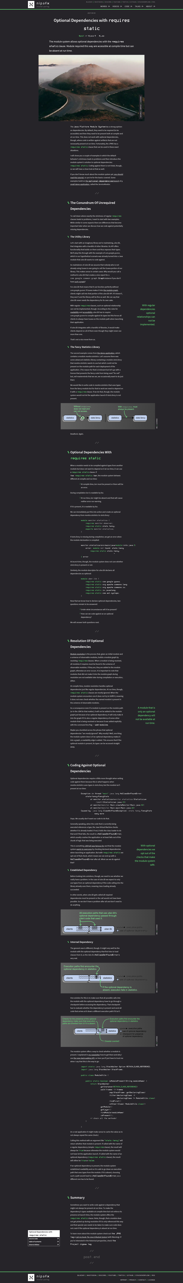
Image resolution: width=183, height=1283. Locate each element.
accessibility (87, 312)
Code (127, 6)
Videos (116, 6)
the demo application (105, 353)
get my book (91, 1237)
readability (74, 312)
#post (81, 36)
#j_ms (101, 36)
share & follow (34, 1244)
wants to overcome (84, 849)
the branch (102, 181)
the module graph (110, 290)
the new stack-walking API (84, 1058)
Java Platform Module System (89, 127)
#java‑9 (92, 36)
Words (104, 6)
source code (33, 1239)
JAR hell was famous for (94, 846)
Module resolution (77, 654)
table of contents (35, 1241)
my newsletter (94, 1055)
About (149, 6)
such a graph (80, 281)
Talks (138, 6)
